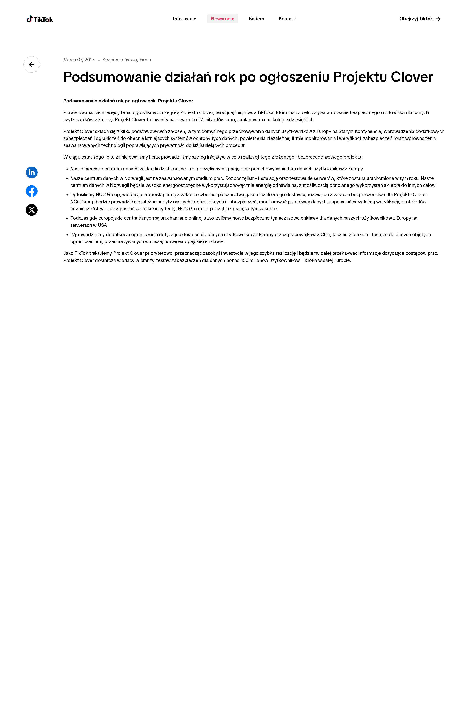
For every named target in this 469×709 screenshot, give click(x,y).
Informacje (184, 18)
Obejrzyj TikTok (416, 18)
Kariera (256, 18)
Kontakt (287, 18)
